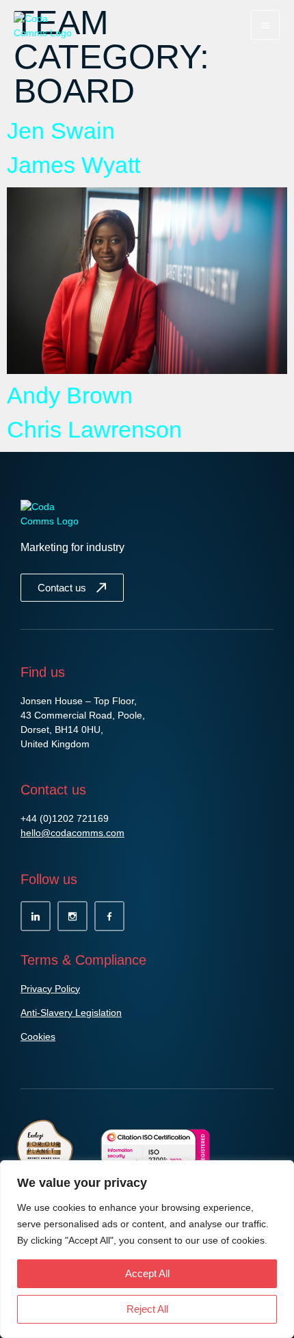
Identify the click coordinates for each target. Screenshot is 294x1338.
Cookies (38, 1036)
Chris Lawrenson (94, 429)
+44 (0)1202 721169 (65, 818)
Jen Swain (61, 131)
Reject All (147, 1309)
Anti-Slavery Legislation (71, 1012)
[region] (147, 1249)
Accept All (147, 1273)
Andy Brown (70, 395)
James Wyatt (73, 165)
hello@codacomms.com (72, 832)
